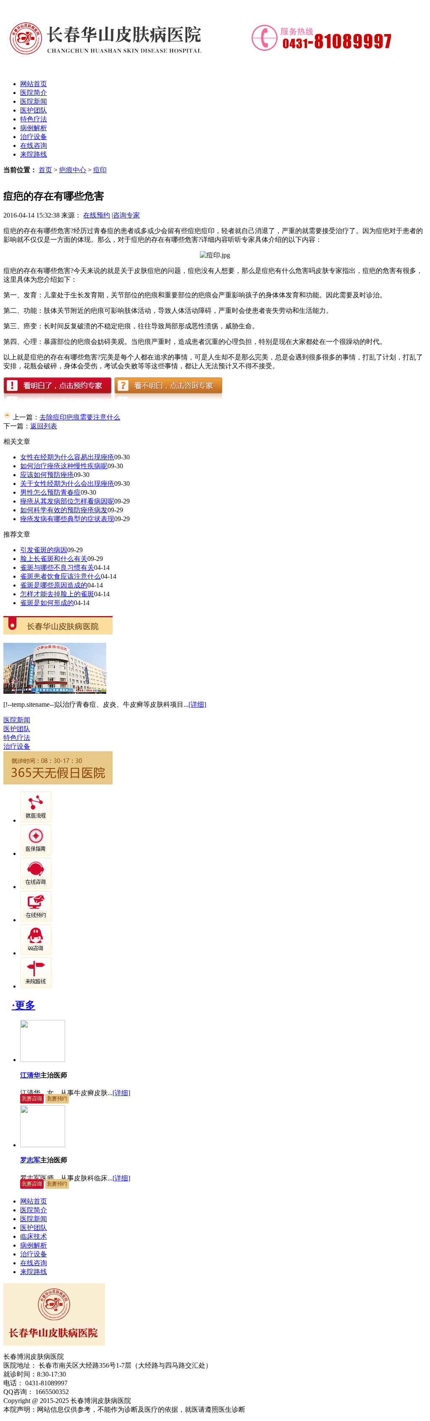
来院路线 (33, 154)
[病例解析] (36, 853)
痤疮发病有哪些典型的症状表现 (67, 518)
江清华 (30, 1075)
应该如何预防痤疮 (47, 474)
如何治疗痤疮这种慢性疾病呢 (64, 465)
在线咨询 (33, 145)
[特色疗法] (36, 820)
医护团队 (33, 110)
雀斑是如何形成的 (47, 602)
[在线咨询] (36, 886)
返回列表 (43, 426)
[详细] (197, 704)
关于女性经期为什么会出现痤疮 (67, 483)
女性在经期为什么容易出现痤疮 (67, 457)
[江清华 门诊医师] (42, 1059)
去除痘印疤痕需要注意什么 (79, 417)
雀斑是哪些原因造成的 (53, 585)
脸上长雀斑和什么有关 (53, 558)
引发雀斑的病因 (43, 549)
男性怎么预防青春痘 (50, 492)
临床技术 (33, 1236)
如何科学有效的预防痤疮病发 (64, 510)
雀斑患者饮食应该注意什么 (60, 576)
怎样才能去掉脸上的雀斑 (57, 594)
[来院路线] (36, 986)
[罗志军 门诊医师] (42, 1144)
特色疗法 (33, 119)
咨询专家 (126, 215)
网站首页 (33, 83)
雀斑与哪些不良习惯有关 (57, 567)
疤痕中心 (72, 169)
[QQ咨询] (36, 953)
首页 (45, 169)
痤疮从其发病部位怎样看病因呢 (67, 501)
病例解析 (33, 127)
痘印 (100, 169)
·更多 (23, 1005)
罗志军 (30, 1160)
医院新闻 (33, 101)
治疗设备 (33, 136)
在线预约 (96, 215)
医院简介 (33, 92)
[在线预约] (36, 919)
